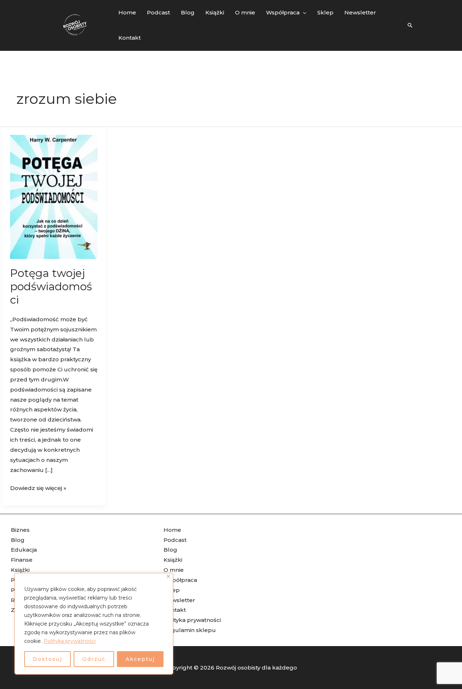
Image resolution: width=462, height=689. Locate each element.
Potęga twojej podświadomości (51, 286)
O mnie (174, 569)
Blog (18, 539)
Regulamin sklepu (190, 630)
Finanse (21, 559)
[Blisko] (168, 576)
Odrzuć (93, 659)
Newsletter (179, 600)
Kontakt (175, 609)
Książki (20, 569)
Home (172, 529)
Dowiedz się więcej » (38, 487)
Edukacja (24, 549)
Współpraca (180, 580)
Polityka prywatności (70, 641)
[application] (303, 12)
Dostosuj (47, 659)
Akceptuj (140, 659)
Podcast (175, 539)
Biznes (20, 529)
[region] (93, 624)
